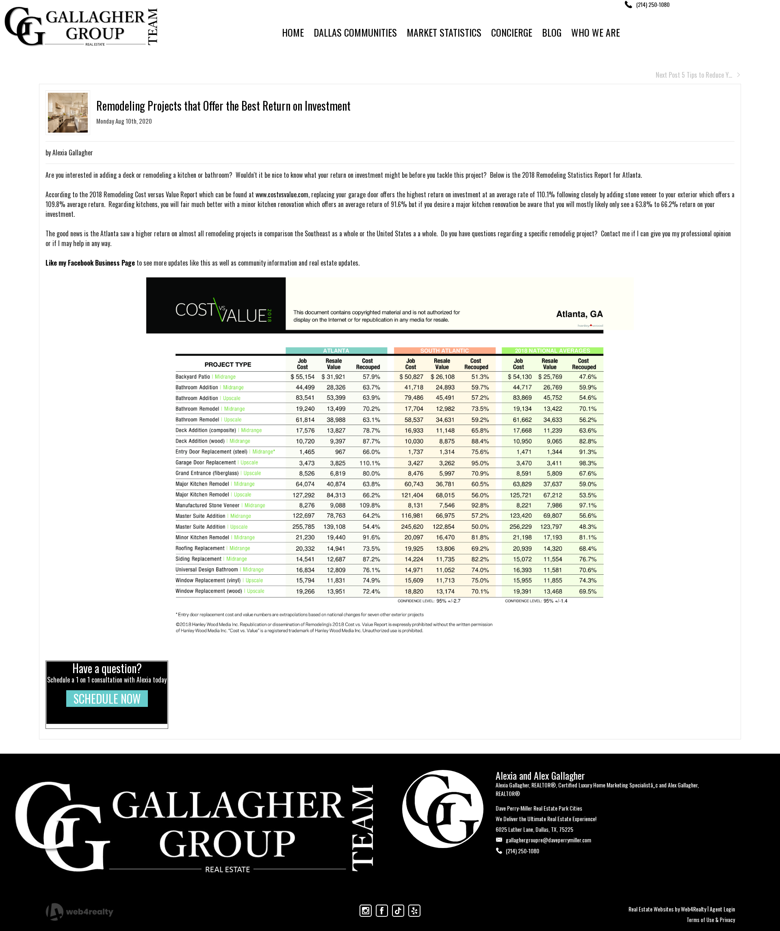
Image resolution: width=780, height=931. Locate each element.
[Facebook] (382, 911)
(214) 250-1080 (522, 850)
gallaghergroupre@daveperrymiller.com (548, 839)
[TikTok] (398, 911)
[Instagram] (366, 911)
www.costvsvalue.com (282, 194)
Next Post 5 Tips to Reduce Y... (694, 75)
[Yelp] (414, 911)
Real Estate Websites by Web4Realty (667, 909)
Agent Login (722, 909)
